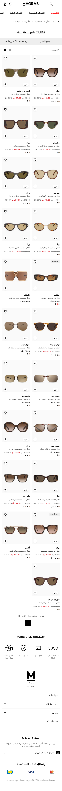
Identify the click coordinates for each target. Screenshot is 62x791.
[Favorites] (10, 4)
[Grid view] (4, 50)
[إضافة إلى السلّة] (35, 84)
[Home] (58, 21)
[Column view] (9, 50)
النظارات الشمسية (37, 13)
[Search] (51, 4)
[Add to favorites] (35, 58)
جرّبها (55, 85)
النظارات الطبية (16, 13)
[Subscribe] (4, 752)
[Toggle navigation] (57, 4)
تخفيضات (55, 13)
